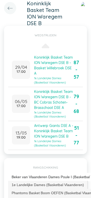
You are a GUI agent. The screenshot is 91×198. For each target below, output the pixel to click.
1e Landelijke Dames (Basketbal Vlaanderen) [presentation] (48, 185)
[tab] (48, 185)
